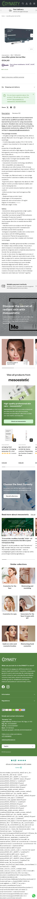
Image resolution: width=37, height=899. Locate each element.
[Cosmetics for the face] (10, 576)
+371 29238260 (6, 736)
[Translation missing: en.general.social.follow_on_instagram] (14, 107)
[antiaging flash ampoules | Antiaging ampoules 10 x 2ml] (9, 434)
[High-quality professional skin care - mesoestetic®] (18, 392)
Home (3, 16)
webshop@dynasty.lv (8, 740)
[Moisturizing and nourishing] (27, 576)
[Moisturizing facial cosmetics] (27, 633)
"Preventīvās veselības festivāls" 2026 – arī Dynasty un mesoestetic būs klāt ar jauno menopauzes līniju (17, 541)
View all (33, 514)
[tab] (6, 113)
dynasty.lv (8, 752)
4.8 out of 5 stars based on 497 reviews (18, 764)
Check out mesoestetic (18, 421)
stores (14, 669)
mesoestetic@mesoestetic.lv (19, 130)
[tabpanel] (18, 195)
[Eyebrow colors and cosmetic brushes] (10, 633)
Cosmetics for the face (9, 587)
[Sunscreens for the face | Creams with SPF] (27, 604)
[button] (30, 3)
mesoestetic (5, 55)
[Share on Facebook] (11, 107)
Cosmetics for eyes (10, 614)
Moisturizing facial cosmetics (27, 645)
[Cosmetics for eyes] (10, 604)
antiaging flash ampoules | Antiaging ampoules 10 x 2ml (9, 449)
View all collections (12, 496)
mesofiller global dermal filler (13, 16)
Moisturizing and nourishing (27, 587)
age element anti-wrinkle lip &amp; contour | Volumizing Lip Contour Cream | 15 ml (25, 451)
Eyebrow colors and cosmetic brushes (10, 645)
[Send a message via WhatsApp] (33, 895)
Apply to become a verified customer (13, 77)
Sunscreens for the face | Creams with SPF (27, 616)
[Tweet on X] (7, 107)
